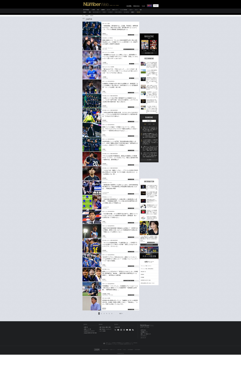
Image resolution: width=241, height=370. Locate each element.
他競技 (132, 12)
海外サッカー (114, 9)
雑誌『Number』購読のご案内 (105, 327)
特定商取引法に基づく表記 (146, 280)
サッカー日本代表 (123, 9)
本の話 (124, 349)
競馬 (141, 9)
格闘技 (84, 12)
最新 (145, 124)
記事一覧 (86, 327)
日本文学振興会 (137, 349)
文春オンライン (112, 349)
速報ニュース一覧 (87, 329)
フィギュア (110, 12)
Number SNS (117, 327)
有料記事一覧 (143, 271)
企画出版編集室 (130, 349)
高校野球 (103, 9)
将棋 (90, 12)
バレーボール (126, 12)
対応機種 (142, 277)
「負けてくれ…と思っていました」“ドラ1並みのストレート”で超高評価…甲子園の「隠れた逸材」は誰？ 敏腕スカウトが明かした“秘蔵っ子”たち (150, 129)
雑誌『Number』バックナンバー (105, 329)
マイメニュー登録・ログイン (146, 265)
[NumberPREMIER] (149, 5)
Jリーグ (108, 9)
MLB (98, 9)
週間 (154, 124)
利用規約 (142, 274)
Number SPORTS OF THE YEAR (90, 332)
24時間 (149, 124)
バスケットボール (118, 12)
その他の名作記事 (149, 244)
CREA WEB (119, 349)
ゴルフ (130, 9)
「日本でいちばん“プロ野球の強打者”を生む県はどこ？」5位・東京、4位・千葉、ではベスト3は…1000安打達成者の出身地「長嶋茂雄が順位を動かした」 (150, 154)
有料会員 (155, 5)
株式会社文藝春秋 (105, 349)
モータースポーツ (96, 12)
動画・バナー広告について (146, 333)
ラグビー (104, 12)
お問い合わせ (143, 330)
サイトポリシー (144, 335)
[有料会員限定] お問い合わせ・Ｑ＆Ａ (148, 283)
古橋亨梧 (86, 15)
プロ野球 (93, 9)
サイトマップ (143, 337)
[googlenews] (130, 330)
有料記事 (138, 12)
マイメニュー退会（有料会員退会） (147, 268)
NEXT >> (121, 313)
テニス (136, 9)
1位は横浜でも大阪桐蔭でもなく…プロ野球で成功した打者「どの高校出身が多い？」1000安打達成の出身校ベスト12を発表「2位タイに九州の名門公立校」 (150, 135)
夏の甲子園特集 (86, 9)
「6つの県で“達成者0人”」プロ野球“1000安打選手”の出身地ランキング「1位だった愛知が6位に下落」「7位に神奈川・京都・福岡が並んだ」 (150, 141)
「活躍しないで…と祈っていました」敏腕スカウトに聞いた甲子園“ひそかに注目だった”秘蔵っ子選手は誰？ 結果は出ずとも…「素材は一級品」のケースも (150, 148)
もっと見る (149, 159)
